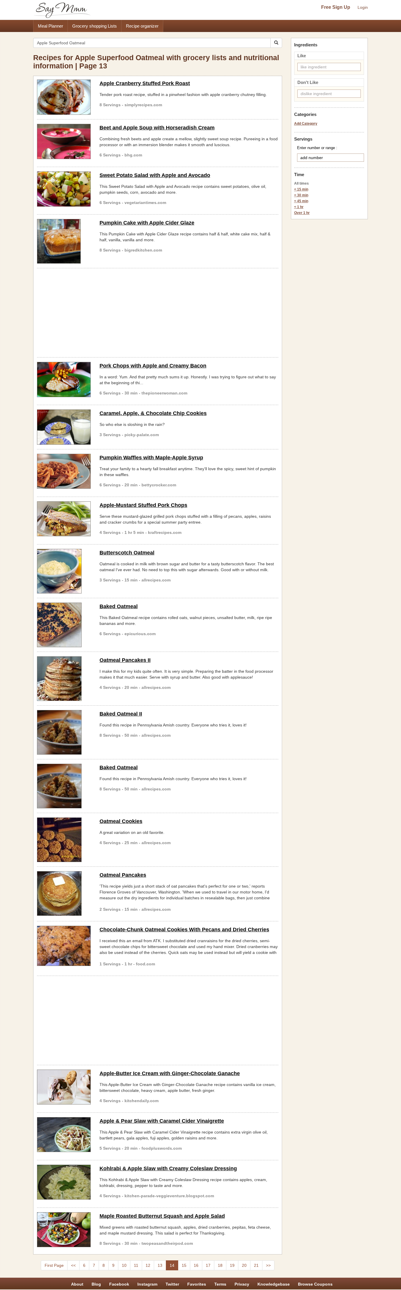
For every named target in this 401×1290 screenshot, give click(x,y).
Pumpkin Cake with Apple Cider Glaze (147, 223)
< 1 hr (299, 207)
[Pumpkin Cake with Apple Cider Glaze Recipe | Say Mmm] (64, 241)
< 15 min (301, 189)
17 (208, 1265)
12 (148, 1265)
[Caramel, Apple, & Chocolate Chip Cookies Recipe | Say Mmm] (64, 427)
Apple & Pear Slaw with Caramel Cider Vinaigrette (162, 1121)
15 (184, 1265)
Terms (220, 1284)
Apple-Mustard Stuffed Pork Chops (143, 505)
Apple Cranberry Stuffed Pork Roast (145, 83)
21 (256, 1265)
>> (268, 1265)
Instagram (147, 1284)
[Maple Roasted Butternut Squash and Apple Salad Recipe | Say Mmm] (64, 1229)
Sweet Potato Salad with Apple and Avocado (155, 175)
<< (73, 1265)
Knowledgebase (273, 1284)
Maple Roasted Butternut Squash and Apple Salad (162, 1216)
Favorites (196, 1284)
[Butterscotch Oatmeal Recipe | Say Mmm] (64, 571)
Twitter (172, 1284)
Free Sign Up (335, 7)
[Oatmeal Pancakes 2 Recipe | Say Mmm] (64, 893)
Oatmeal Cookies (121, 821)
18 (220, 1265)
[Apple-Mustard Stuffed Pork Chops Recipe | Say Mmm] (64, 519)
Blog (96, 1284)
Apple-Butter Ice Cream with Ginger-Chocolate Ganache (170, 1073)
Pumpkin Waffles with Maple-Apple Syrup (151, 458)
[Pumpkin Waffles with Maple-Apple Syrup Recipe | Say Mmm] (64, 471)
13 (160, 1265)
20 (244, 1265)
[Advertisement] (157, 312)
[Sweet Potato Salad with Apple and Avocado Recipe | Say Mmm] (64, 189)
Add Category (305, 124)
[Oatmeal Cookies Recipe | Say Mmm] (64, 839)
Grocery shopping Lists (94, 25)
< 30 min (301, 195)
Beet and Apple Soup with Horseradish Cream (157, 128)
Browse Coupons (315, 1284)
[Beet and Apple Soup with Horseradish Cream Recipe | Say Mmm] (64, 141)
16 (196, 1265)
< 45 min (301, 201)
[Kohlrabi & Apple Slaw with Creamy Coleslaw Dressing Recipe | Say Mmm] (64, 1182)
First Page (54, 1265)
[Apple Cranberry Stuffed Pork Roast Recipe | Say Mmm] (64, 97)
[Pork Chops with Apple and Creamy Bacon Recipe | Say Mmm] (64, 379)
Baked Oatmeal (119, 606)
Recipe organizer (142, 25)
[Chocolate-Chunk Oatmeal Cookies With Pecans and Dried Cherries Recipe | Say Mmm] (64, 946)
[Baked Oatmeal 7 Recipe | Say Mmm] (64, 625)
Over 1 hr (302, 213)
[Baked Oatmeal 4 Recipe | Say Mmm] (64, 786)
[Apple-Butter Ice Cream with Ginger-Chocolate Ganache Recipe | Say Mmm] (64, 1087)
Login (363, 7)
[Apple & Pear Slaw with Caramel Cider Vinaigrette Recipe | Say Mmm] (64, 1134)
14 (172, 1265)
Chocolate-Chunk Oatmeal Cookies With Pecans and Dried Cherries (184, 929)
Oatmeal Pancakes (123, 875)
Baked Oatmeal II (121, 714)
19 (232, 1265)
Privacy (242, 1284)
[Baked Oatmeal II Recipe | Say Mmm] (64, 732)
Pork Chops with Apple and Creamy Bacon (153, 366)
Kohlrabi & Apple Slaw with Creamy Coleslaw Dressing (168, 1168)
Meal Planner (50, 25)
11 (136, 1265)
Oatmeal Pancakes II (125, 660)
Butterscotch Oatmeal (127, 553)
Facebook (119, 1284)
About (77, 1284)
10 (124, 1265)
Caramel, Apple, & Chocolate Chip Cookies (153, 413)
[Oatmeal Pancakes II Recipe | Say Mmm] (64, 678)
